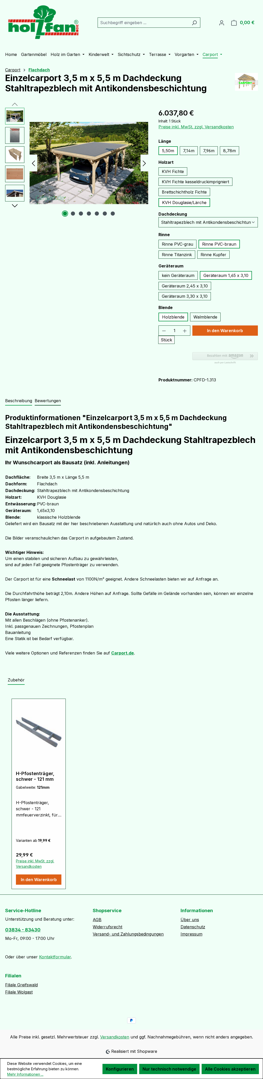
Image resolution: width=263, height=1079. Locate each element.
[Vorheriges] (33, 163)
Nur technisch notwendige (169, 1069)
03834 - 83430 (23, 929)
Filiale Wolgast (19, 992)
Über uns (190, 919)
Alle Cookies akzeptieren (230, 1069)
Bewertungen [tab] (48, 400)
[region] (76, 163)
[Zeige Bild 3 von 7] (81, 213)
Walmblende (205, 317)
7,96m (208, 150)
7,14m (188, 150)
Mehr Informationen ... (25, 1074)
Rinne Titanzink (177, 254)
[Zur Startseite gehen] (43, 21)
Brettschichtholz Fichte (184, 192)
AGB (97, 919)
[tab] (18, 401)
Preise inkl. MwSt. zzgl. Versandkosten (196, 126)
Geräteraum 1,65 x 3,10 (225, 275)
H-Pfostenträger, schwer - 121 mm (35, 776)
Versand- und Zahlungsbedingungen (128, 934)
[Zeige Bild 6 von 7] (105, 213)
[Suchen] (194, 22)
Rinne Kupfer (213, 254)
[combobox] (143, 22)
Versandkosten (114, 1036)
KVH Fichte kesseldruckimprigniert (195, 181)
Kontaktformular (55, 956)
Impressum (191, 934)
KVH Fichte (173, 171)
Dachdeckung (172, 214)
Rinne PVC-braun (219, 244)
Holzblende (173, 317)
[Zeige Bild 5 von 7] (97, 213)
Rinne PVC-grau (177, 244)
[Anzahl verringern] (163, 330)
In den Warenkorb (225, 330)
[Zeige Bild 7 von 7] (113, 213)
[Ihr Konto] (221, 22)
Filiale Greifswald (21, 984)
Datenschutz (193, 926)
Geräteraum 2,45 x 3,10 (185, 285)
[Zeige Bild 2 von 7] (73, 213)
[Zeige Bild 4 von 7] (89, 213)
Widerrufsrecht (107, 926)
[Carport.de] (246, 85)
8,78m (229, 150)
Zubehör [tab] (16, 679)
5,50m (168, 150)
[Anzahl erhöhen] (185, 330)
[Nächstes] (144, 163)
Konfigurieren (120, 1069)
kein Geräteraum (178, 275)
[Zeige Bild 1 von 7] (65, 213)
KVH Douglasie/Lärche (184, 202)
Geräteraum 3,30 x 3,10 (185, 296)
